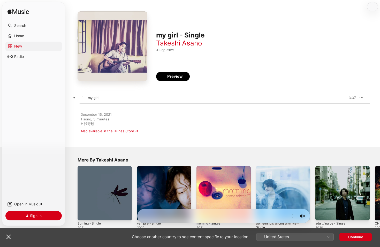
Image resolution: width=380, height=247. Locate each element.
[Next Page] (374, 193)
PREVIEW (350, 97)
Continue (355, 237)
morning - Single (209, 168)
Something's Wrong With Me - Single (280, 170)
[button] (34, 25)
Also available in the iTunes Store (107, 131)
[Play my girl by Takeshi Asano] (83, 98)
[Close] (8, 237)
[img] (18, 12)
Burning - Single (90, 168)
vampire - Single (150, 168)
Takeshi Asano (179, 43)
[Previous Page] (72, 193)
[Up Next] (294, 216)
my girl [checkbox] (93, 98)
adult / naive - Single (332, 168)
